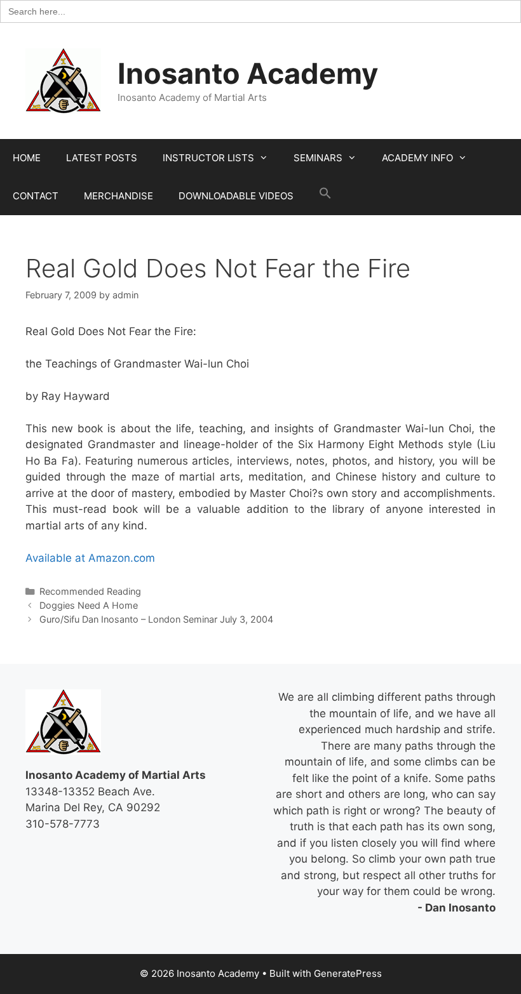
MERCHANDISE (118, 196)
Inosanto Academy (248, 73)
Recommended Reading (90, 591)
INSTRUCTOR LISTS (208, 158)
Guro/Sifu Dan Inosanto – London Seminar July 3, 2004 (156, 619)
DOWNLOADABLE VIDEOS (236, 196)
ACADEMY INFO (417, 158)
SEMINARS (318, 158)
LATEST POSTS (101, 158)
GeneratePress (348, 973)
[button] (325, 196)
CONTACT (35, 196)
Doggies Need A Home (88, 605)
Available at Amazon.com (90, 558)
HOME (27, 158)
